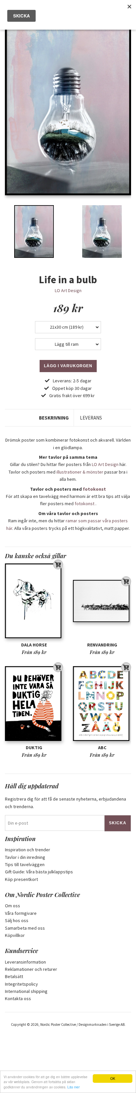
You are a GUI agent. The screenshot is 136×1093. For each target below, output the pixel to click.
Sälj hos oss (16, 920)
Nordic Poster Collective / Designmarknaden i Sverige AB (82, 1024)
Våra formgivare (21, 913)
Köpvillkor (15, 935)
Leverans (91, 418)
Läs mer (73, 1086)
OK (112, 1078)
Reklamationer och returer (31, 969)
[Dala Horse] (34, 601)
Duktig (34, 748)
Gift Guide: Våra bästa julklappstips (39, 872)
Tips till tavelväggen (25, 864)
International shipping (26, 991)
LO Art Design (68, 290)
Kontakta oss (18, 998)
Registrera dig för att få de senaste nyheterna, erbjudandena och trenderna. (65, 802)
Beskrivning (54, 418)
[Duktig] (34, 703)
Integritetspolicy (21, 984)
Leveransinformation (25, 962)
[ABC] (102, 703)
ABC (102, 748)
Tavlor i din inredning (25, 857)
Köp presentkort (21, 879)
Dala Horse (34, 645)
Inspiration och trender (27, 850)
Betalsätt (14, 976)
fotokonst (94, 489)
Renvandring (102, 645)
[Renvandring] (102, 601)
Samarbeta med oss (25, 928)
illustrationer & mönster (79, 472)
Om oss (12, 906)
